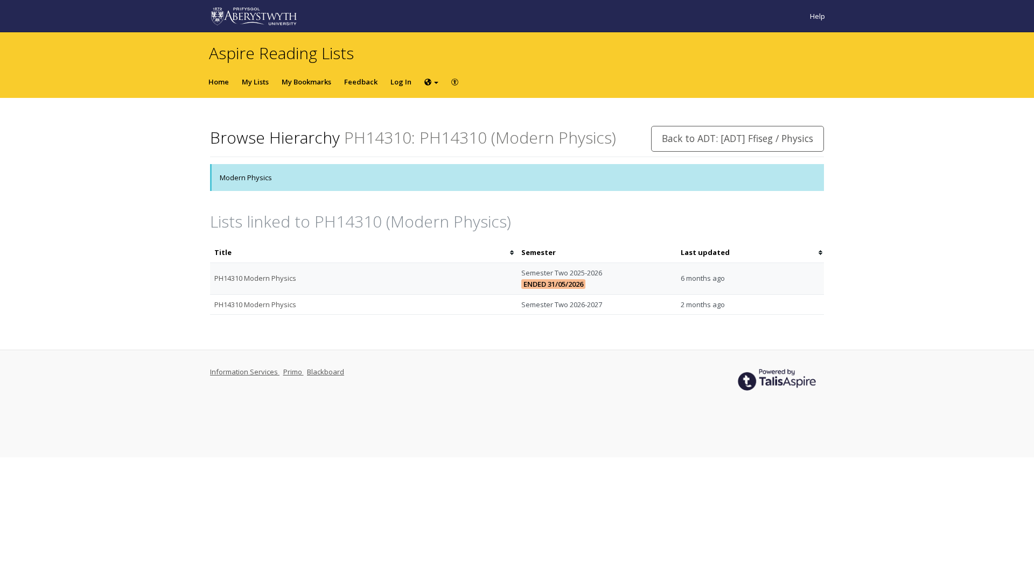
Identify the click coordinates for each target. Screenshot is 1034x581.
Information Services (245, 372)
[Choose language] (431, 82)
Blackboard (325, 372)
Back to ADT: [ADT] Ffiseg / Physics (737, 138)
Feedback (361, 82)
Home (218, 82)
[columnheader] (363, 253)
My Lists (255, 82)
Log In (400, 82)
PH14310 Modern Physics (255, 278)
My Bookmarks (306, 82)
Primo (293, 372)
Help (817, 16)
